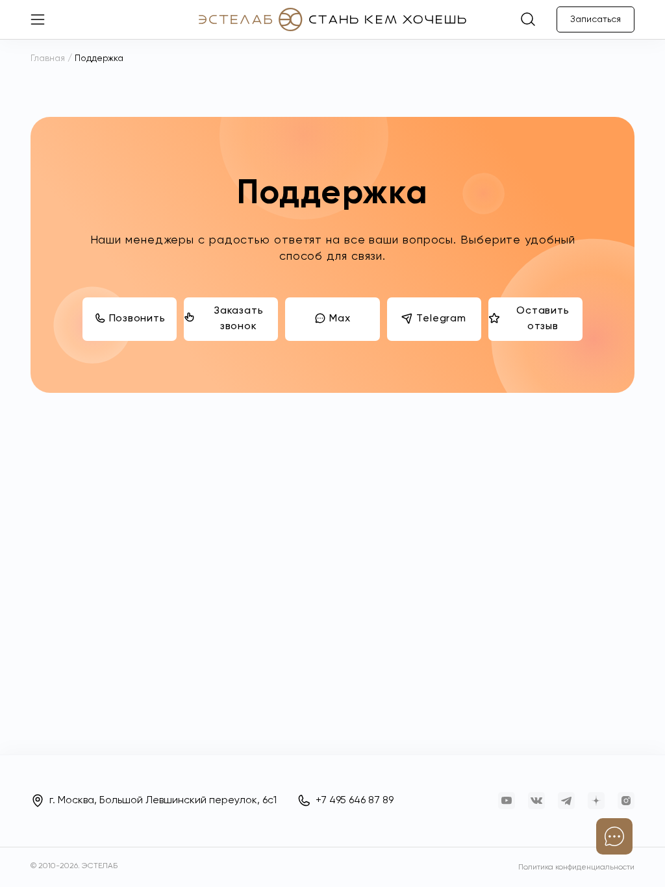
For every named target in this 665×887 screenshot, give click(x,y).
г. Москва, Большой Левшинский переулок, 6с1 (163, 800)
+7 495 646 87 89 (355, 800)
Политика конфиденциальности (576, 867)
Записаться (595, 19)
